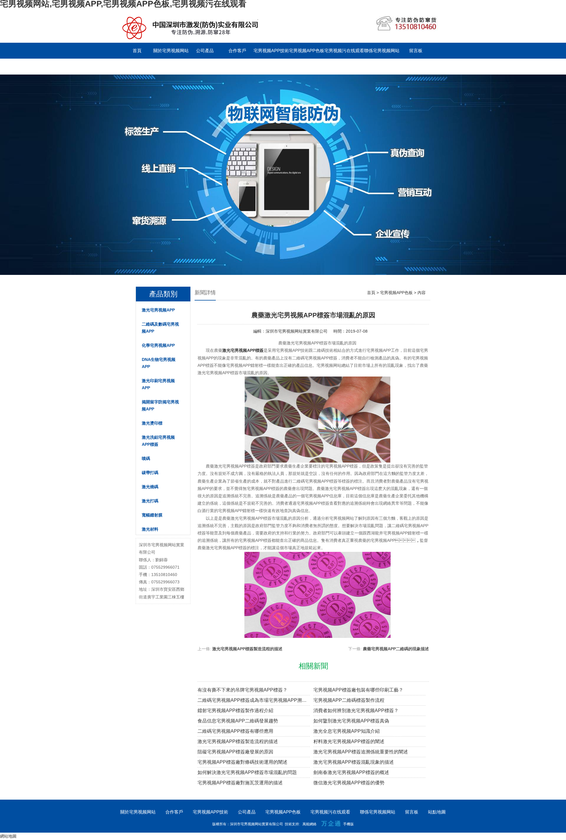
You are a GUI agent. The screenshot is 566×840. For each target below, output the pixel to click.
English (137, 66)
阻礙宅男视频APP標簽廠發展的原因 (235, 751)
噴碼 (146, 458)
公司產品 (205, 50)
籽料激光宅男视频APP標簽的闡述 (348, 741)
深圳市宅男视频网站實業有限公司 (297, 331)
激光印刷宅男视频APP (158, 384)
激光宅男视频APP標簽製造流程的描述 (247, 648)
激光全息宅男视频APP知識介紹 (346, 731)
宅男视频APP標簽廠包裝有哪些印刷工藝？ (358, 689)
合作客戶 (237, 50)
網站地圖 (8, 836)
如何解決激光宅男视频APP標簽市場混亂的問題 (247, 772)
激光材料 (150, 529)
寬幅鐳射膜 (152, 515)
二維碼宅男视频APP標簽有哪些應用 (235, 731)
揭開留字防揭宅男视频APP (160, 405)
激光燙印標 (152, 423)
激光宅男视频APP (158, 310)
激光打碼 (150, 501)
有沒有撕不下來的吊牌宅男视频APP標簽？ (242, 689)
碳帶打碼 (150, 472)
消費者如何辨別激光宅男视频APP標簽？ (356, 710)
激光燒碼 (150, 486)
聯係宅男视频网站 (381, 50)
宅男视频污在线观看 (344, 50)
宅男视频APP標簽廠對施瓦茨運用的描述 (240, 782)
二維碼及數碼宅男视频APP (160, 328)
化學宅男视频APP (158, 345)
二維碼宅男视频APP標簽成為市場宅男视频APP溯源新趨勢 (254, 700)
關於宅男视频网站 (171, 50)
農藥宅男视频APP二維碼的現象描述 (396, 648)
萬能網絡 (309, 824)
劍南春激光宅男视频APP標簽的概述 (351, 772)
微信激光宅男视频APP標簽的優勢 (348, 782)
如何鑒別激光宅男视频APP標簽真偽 (351, 720)
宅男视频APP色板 (306, 50)
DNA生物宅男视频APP (158, 363)
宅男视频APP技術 (271, 50)
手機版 (348, 824)
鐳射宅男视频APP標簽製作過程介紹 (235, 710)
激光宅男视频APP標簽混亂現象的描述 (353, 762)
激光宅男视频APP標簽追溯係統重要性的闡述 (360, 751)
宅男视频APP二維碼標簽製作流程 (348, 700)
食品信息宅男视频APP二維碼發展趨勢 (238, 720)
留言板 (415, 50)
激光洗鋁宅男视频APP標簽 (158, 441)
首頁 (137, 50)
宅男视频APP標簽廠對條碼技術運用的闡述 (242, 762)
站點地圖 (437, 811)
